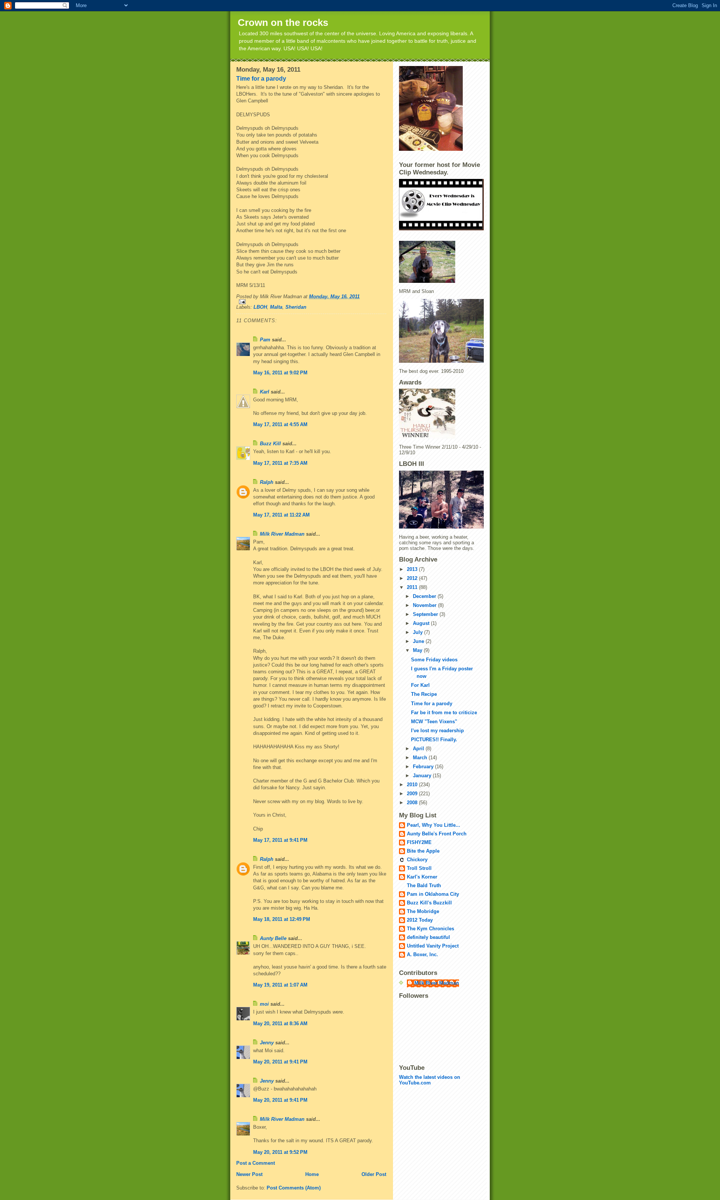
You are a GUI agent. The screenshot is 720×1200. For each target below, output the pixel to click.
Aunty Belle (273, 938)
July (418, 632)
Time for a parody (261, 78)
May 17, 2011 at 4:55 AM (280, 424)
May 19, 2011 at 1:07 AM (280, 985)
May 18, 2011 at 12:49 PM (281, 919)
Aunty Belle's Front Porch (436, 834)
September (426, 614)
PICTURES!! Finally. (434, 739)
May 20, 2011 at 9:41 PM (280, 1062)
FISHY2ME (419, 842)
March (421, 757)
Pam (265, 339)
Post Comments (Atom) (294, 1188)
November (425, 605)
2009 (413, 793)
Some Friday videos (434, 659)
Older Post (374, 1174)
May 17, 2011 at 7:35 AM (280, 463)
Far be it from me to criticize (444, 712)
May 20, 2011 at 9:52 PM (280, 1152)
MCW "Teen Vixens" (434, 721)
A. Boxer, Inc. (422, 954)
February (424, 766)
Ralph (266, 482)
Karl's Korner (422, 877)
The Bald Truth (424, 885)
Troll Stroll (419, 868)
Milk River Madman (282, 534)
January (423, 775)
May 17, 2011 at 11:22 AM (281, 515)
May (418, 650)
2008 (413, 802)
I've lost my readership (437, 730)
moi (264, 1004)
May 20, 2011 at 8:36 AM (280, 1023)
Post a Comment (255, 1163)
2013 (413, 569)
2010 (413, 784)
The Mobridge (423, 911)
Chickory (417, 859)
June (419, 641)
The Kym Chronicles (430, 928)
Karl (264, 392)
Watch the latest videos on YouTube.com (429, 1080)
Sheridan (295, 307)
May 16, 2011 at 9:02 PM (280, 372)
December (425, 596)
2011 (413, 587)
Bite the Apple (423, 851)
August (422, 623)
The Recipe (424, 694)
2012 (413, 578)
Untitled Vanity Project (433, 946)
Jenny (267, 1042)
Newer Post (249, 1174)
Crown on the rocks (283, 22)
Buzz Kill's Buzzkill (429, 903)
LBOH (260, 307)
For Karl (420, 685)
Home (312, 1174)
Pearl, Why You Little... (433, 825)
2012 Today (420, 920)
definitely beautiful (428, 937)
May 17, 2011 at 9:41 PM (280, 840)
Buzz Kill (270, 443)
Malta (276, 307)
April (419, 748)
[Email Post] (311, 301)
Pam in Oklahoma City (433, 894)
